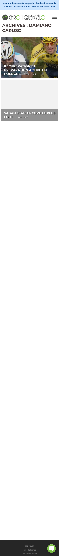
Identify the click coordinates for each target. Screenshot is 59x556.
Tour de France (29, 550)
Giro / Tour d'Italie (29, 553)
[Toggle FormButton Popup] (51, 548)
